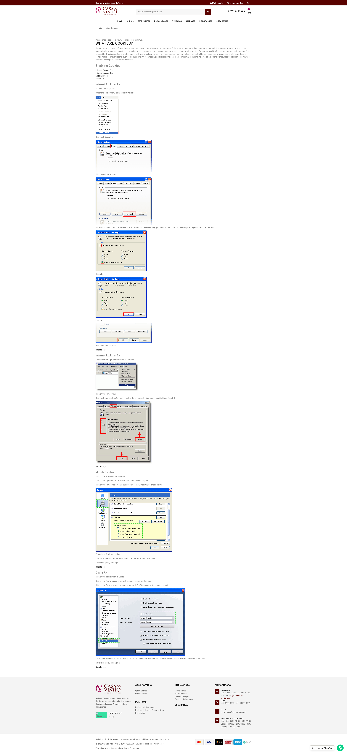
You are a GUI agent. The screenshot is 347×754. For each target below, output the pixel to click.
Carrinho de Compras (184, 699)
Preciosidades (161, 21)
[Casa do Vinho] (106, 11)
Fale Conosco (141, 694)
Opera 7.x (100, 79)
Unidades (190, 21)
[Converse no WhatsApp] (340, 749)
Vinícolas (177, 21)
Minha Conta (180, 691)
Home (119, 21)
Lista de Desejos (182, 696)
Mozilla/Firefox (102, 76)
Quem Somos (222, 21)
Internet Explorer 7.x (104, 70)
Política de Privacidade (145, 707)
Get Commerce (132, 748)
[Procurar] (208, 12)
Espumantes (144, 21)
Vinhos (130, 21)
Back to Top (101, 350)
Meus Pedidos (181, 694)
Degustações (205, 21)
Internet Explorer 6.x (104, 73)
